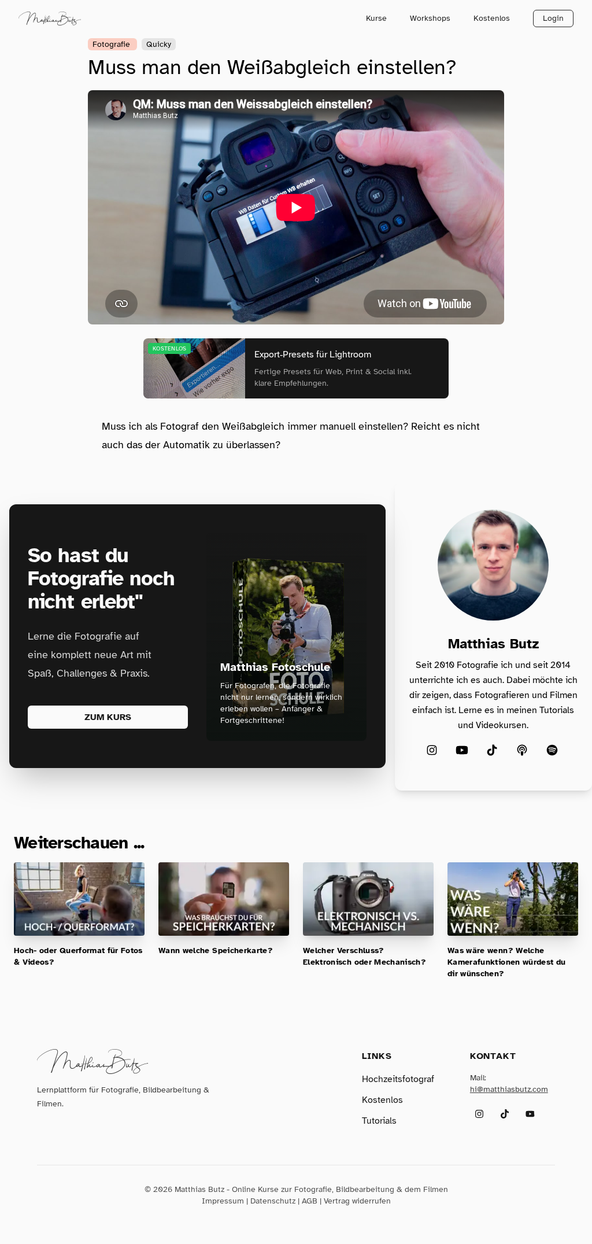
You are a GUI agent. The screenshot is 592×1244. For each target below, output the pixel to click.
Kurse (376, 18)
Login (553, 18)
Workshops (430, 18)
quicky (158, 44)
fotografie (112, 44)
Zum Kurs (107, 717)
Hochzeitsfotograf (398, 1079)
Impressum (223, 1201)
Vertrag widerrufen (357, 1201)
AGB (309, 1201)
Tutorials (379, 1121)
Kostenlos (491, 18)
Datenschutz (272, 1201)
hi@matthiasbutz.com (509, 1089)
